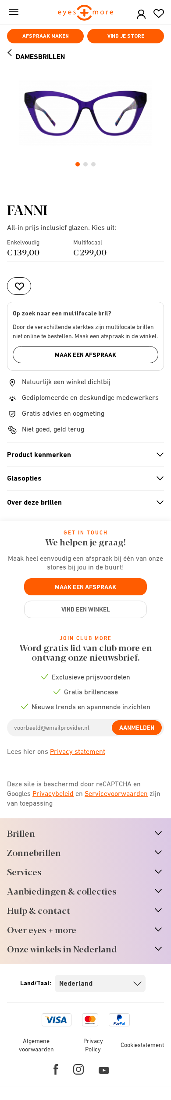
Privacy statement (77, 751)
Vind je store (125, 36)
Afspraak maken (45, 36)
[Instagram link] (78, 1069)
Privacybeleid (53, 793)
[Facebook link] (55, 1069)
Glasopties (82, 478)
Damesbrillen (40, 57)
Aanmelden (136, 727)
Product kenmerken (82, 454)
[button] (141, 15)
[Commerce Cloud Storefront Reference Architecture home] (86, 13)
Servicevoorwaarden (116, 793)
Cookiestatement (142, 1044)
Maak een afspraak (85, 354)
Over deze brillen (82, 502)
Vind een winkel (85, 609)
